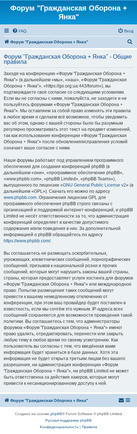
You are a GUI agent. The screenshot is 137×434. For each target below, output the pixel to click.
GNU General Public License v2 (94, 185)
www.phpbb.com (20, 197)
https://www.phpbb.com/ (27, 240)
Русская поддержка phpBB (68, 420)
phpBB (56, 414)
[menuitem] (19, 31)
